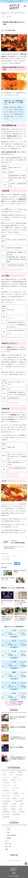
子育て (14, 790)
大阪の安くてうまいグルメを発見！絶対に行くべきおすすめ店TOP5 (7, 618)
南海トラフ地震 (6, 814)
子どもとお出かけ (6, 559)
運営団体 (14, 873)
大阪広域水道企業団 (6, 801)
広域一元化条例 (19, 774)
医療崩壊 (14, 798)
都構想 (9, 838)
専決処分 (15, 777)
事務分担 (5, 806)
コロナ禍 (22, 798)
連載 (6, 849)
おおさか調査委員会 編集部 (14, 543)
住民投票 (12, 772)
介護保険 (19, 772)
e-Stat (6, 703)
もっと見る (13, 636)
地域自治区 (5, 809)
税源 (20, 809)
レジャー (15, 556)
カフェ (23, 793)
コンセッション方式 (6, 785)
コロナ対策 (17, 795)
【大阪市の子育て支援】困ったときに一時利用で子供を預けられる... (18, 759)
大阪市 (4, 774)
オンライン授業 (6, 798)
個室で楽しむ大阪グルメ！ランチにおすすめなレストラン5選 (20, 602)
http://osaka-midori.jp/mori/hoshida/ (16, 337)
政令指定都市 (13, 806)
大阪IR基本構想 (6, 790)
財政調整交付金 (6, 811)
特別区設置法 (5, 803)
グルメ (11, 714)
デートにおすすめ (6, 556)
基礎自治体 (14, 809)
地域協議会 (14, 803)
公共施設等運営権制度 (19, 801)
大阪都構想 (16, 793)
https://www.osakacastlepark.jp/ (15, 269)
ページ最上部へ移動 (26, 864)
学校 (15, 785)
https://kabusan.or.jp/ (13, 402)
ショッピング (5, 787)
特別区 (21, 806)
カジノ (15, 782)
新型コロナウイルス (6, 795)
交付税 (14, 811)
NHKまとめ (7, 701)
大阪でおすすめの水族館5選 (16, 747)
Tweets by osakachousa (14, 860)
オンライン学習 (15, 787)
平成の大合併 (22, 811)
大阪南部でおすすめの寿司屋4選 (17, 727)
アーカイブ (8, 827)
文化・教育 (9, 16)
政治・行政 (8, 843)
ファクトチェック (6, 777)
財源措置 (22, 803)
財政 (8, 832)
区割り (9, 829)
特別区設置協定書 (16, 814)
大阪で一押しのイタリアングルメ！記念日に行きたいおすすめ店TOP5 (20, 618)
